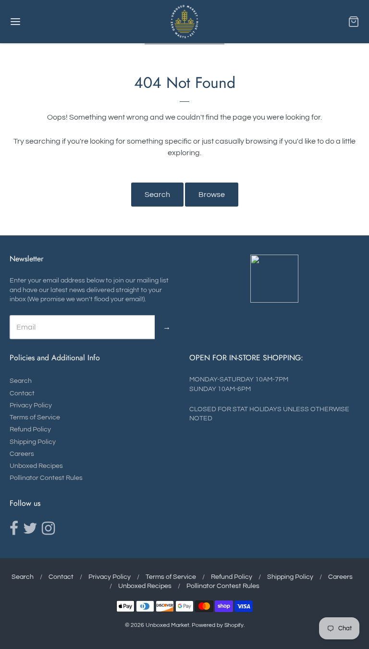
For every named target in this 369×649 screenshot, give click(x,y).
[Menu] (45, 21)
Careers (22, 454)
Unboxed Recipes (36, 466)
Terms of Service (35, 417)
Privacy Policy (31, 405)
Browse (211, 194)
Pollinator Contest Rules (46, 478)
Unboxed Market (167, 625)
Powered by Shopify (218, 625)
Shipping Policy (33, 442)
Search (157, 194)
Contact (22, 393)
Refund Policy (30, 429)
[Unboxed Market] (185, 21)
